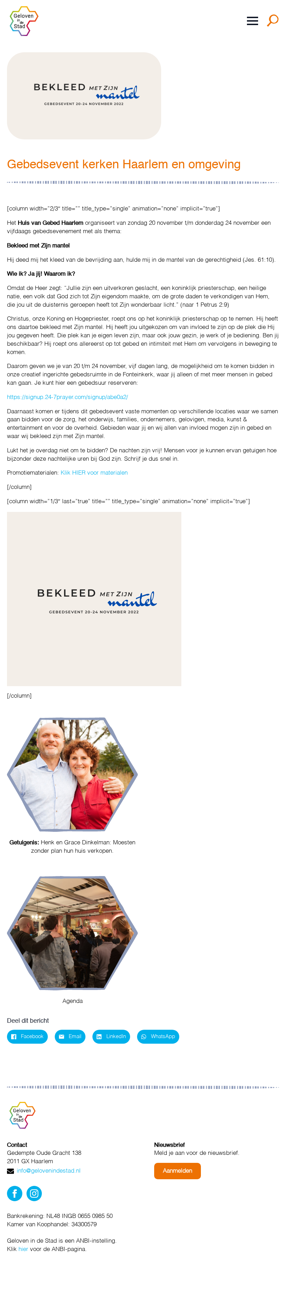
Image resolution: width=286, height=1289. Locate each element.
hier (23, 1249)
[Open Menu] (252, 20)
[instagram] (34, 1193)
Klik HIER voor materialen (94, 473)
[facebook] (14, 1193)
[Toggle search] (274, 23)
